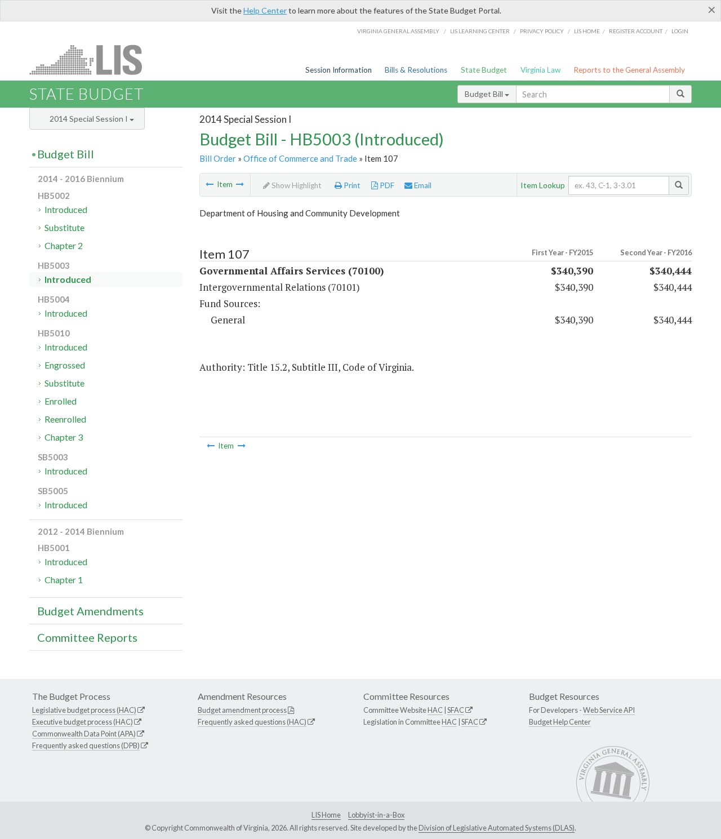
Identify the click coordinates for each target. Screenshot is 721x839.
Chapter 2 (63, 245)
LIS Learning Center (480, 31)
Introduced (65, 209)
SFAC (455, 709)
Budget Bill (485, 94)
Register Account (635, 31)
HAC (435, 709)
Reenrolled (65, 419)
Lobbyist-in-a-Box (376, 814)
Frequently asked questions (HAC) (252, 721)
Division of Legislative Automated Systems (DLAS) (497, 827)
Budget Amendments (90, 611)
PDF (386, 185)
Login (679, 31)
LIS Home (326, 814)
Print (351, 185)
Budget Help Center (560, 721)
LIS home (587, 31)
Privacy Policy (542, 31)
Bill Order (217, 158)
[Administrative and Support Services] (240, 184)
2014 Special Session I (90, 118)
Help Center (265, 10)
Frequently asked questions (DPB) (86, 745)
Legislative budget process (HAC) (84, 709)
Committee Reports (87, 637)
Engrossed (64, 364)
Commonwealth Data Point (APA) (84, 733)
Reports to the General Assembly (629, 69)
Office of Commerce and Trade (300, 158)
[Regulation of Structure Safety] (209, 184)
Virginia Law (540, 69)
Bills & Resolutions (416, 69)
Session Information (338, 69)
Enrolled (60, 401)
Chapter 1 (63, 579)
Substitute (64, 227)
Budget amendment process (242, 709)
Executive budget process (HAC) (82, 721)
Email (421, 185)
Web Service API (609, 709)
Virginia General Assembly (398, 31)
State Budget (484, 69)
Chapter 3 (63, 437)
